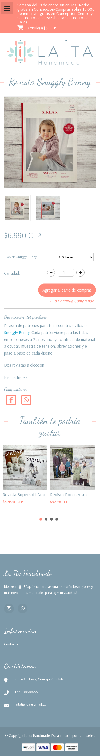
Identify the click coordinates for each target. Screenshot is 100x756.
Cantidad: (12, 273)
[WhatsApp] (22, 608)
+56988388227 (26, 691)
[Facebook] (11, 399)
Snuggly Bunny (16, 332)
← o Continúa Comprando (71, 301)
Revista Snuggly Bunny (21, 257)
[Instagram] (9, 608)
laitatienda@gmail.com (32, 704)
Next (85, 461)
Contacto (11, 644)
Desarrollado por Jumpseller (72, 735)
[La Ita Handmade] (50, 52)
